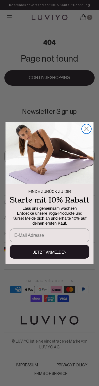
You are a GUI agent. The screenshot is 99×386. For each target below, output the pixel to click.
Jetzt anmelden (50, 252)
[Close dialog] (86, 129)
